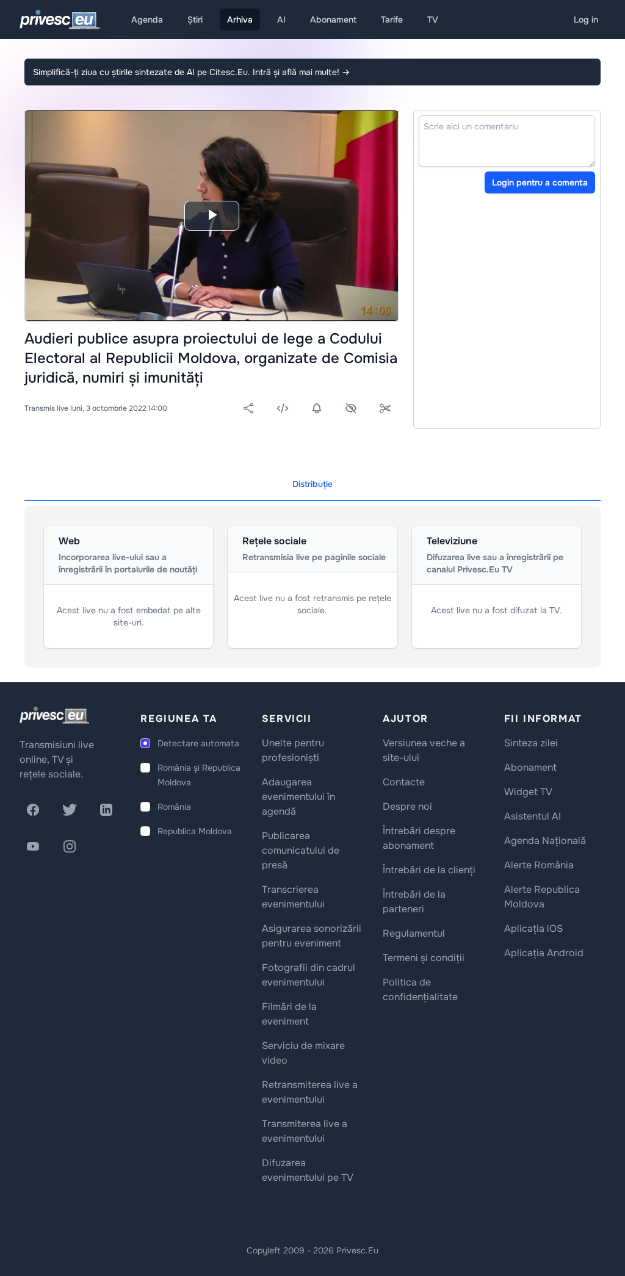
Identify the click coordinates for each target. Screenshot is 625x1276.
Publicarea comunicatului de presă (300, 850)
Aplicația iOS (533, 928)
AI (281, 19)
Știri (195, 19)
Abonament (333, 19)
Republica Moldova (194, 831)
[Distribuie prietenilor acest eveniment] (248, 408)
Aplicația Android (543, 952)
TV (432, 19)
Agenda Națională (545, 840)
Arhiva (240, 19)
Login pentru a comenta (540, 182)
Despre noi (407, 806)
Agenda (147, 19)
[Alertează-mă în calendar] (316, 408)
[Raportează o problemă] (351, 408)
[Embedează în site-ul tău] (282, 408)
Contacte (404, 782)
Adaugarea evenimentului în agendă (298, 797)
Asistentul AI (532, 816)
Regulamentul (414, 933)
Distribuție (312, 483)
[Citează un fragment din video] (385, 408)
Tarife (392, 19)
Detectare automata (198, 743)
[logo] (54, 715)
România (174, 806)
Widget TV (528, 791)
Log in (586, 19)
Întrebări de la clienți (429, 869)
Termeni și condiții (423, 957)
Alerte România (539, 865)
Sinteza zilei (531, 743)
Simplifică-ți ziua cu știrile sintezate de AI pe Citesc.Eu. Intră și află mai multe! (191, 72)
